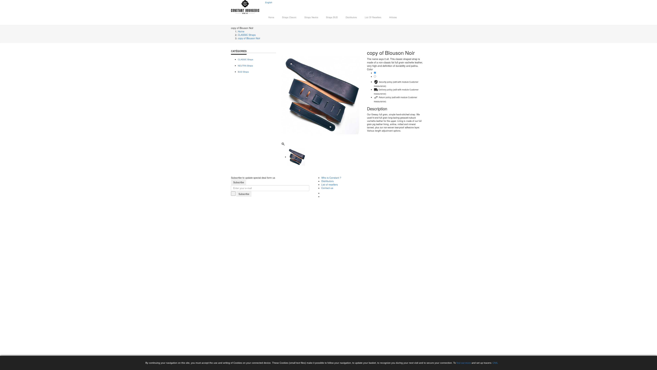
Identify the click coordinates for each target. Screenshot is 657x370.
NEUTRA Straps (245, 65)
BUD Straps (243, 71)
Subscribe (238, 182)
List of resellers (329, 184)
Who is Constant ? (331, 177)
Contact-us (327, 188)
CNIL (495, 362)
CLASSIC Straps (245, 59)
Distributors (327, 181)
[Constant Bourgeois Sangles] (245, 7)
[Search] (266, 6)
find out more (463, 362)
